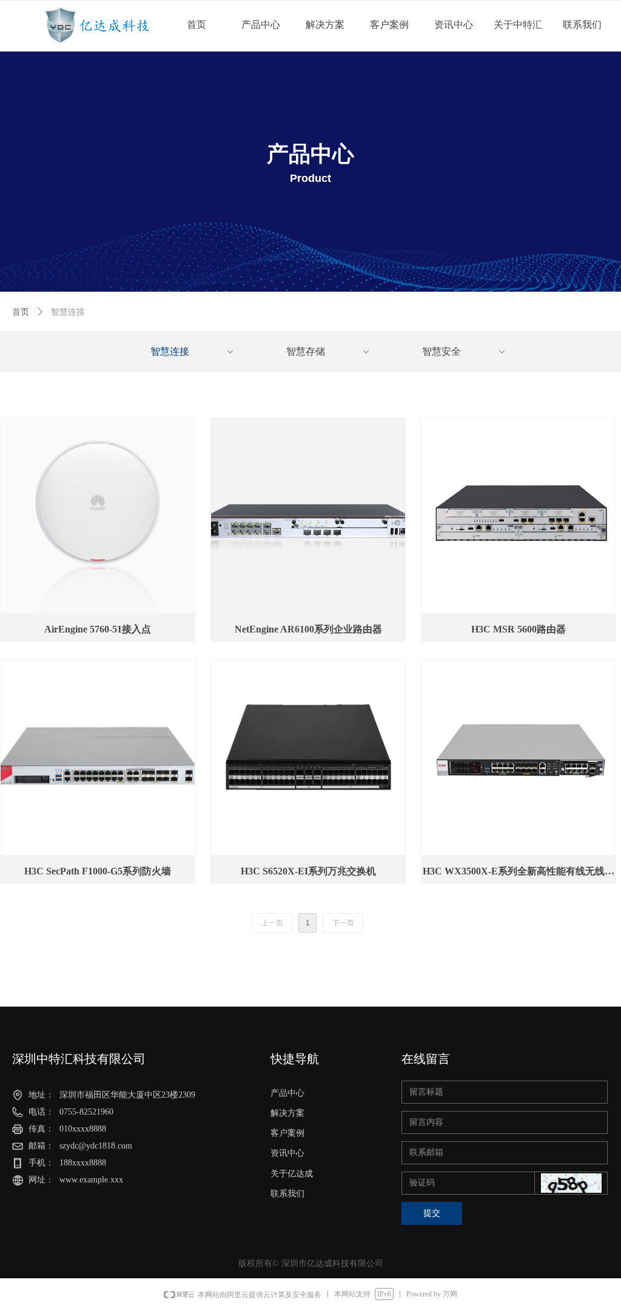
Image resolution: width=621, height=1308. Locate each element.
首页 (20, 312)
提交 (431, 1213)
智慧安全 (464, 351)
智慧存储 (328, 351)
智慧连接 (192, 351)
